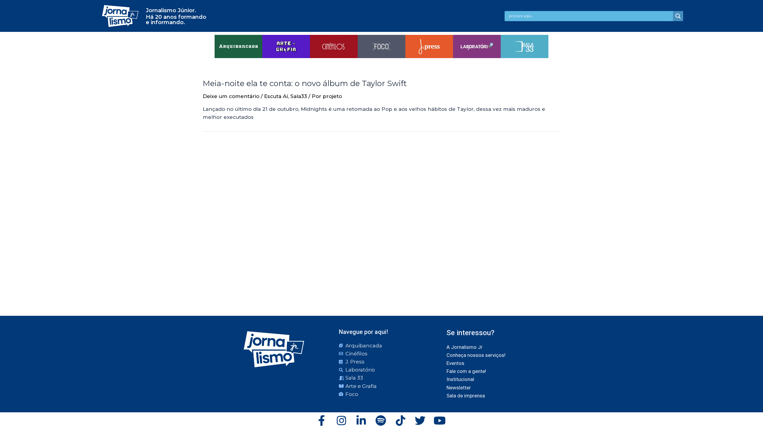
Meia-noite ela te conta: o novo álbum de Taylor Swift (305, 83)
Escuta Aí (276, 96)
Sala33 (298, 96)
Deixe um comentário (231, 96)
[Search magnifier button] (678, 16)
